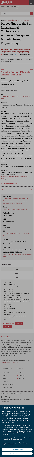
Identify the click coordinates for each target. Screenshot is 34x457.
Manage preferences (8, 443)
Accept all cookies (17, 449)
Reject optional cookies (17, 453)
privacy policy (11, 438)
